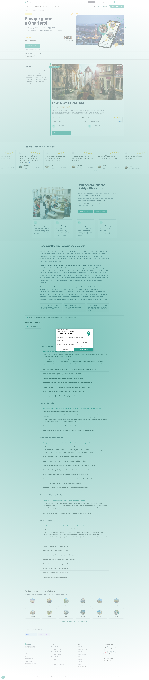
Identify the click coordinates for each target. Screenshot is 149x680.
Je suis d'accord (83, 349)
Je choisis (65, 349)
